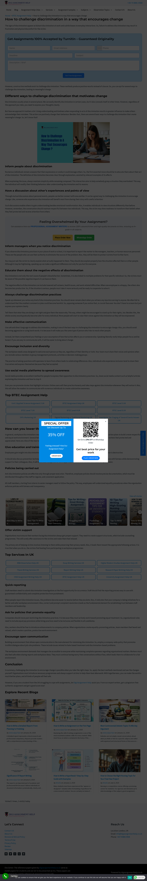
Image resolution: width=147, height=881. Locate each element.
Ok (130, 877)
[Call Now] (5, 876)
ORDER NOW (56, 456)
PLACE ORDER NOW (90, 458)
